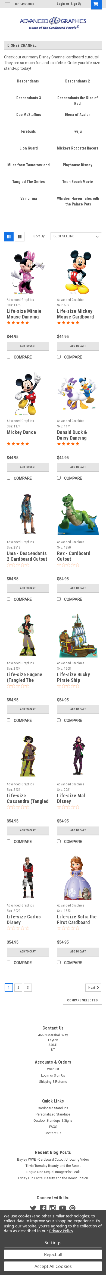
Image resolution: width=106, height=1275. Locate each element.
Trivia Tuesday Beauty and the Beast (53, 1166)
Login (61, 4)
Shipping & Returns (53, 1082)
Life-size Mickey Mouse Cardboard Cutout (75, 316)
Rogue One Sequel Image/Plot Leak (53, 1172)
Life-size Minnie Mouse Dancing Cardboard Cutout (25, 316)
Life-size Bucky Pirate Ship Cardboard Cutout (75, 680)
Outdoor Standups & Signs (53, 1121)
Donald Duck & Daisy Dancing (72, 435)
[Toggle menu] (7, 7)
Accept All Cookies (53, 1266)
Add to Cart (28, 345)
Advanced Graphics (20, 300)
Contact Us (53, 1133)
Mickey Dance (21, 432)
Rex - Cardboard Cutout (73, 556)
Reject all (53, 1254)
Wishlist (53, 1069)
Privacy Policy (61, 1230)
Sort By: (39, 236)
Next (92, 988)
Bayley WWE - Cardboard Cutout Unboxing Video (53, 1159)
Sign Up (76, 4)
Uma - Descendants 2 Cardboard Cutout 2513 (27, 558)
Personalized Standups (53, 1114)
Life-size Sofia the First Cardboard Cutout (76, 922)
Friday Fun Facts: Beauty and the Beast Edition (53, 1178)
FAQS (53, 1127)
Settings (53, 1243)
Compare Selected (82, 1000)
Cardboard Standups (53, 1108)
